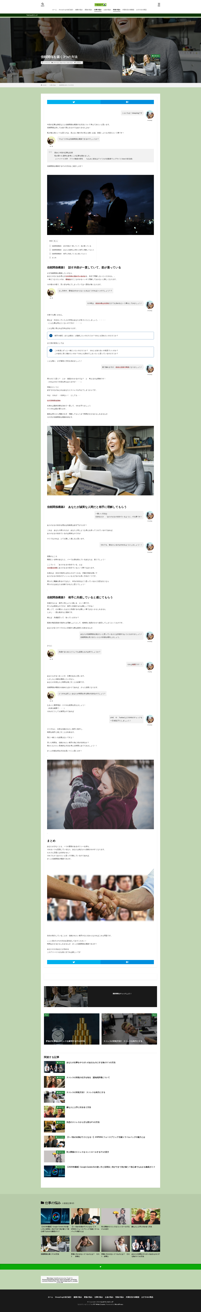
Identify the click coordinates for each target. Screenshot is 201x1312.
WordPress (119, 1304)
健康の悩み (79, 9)
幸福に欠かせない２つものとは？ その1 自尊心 (115, 1255)
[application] (100, 205)
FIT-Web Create (99, 1304)
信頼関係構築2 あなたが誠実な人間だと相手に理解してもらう (72, 250)
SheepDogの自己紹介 (66, 9)
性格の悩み (116, 9)
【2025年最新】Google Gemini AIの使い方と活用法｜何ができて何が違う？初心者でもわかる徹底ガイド (110, 1167)
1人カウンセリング (106, 1302)
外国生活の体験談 (128, 9)
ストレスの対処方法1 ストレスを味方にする (85, 1092)
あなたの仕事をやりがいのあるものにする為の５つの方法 (90, 1062)
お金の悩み (107, 9)
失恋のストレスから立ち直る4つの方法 (83, 1122)
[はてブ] (127, 102)
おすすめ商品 (61, 1137)
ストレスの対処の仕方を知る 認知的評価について (88, 1077)
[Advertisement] (100, 32)
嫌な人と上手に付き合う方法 (78, 1107)
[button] (100, 207)
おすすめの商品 (141, 9)
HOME (44, 85)
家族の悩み (88, 9)
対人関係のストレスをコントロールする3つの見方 (87, 1152)
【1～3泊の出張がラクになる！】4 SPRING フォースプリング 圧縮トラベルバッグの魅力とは (105, 1137)
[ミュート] (148, 233)
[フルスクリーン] (151, 233)
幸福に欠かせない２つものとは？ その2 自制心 (85, 1255)
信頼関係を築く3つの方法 (66, 85)
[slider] (99, 232)
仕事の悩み (98, 9)
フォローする (122, 996)
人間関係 (78, 62)
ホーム (54, 9)
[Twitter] (73, 102)
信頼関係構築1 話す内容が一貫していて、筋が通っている (70, 246)
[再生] (50, 233)
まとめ (53, 257)
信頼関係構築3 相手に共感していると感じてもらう (68, 254)
